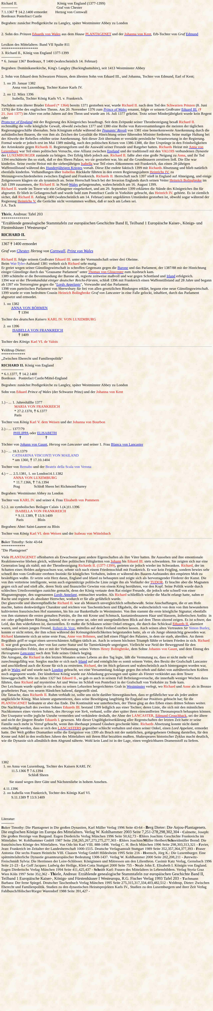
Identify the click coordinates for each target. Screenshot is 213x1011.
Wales (73, 184)
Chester (23, 251)
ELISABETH (47, 433)
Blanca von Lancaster (127, 444)
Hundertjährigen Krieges (64, 168)
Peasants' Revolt (114, 130)
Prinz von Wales (80, 251)
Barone (122, 268)
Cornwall (57, 251)
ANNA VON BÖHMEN (29, 308)
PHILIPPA (21, 433)
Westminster (136, 686)
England (113, 151)
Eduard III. (189, 109)
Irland (171, 276)
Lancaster (27, 653)
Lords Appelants (68, 284)
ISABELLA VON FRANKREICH (37, 330)
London (57, 670)
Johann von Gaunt (33, 444)
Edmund (192, 34)
